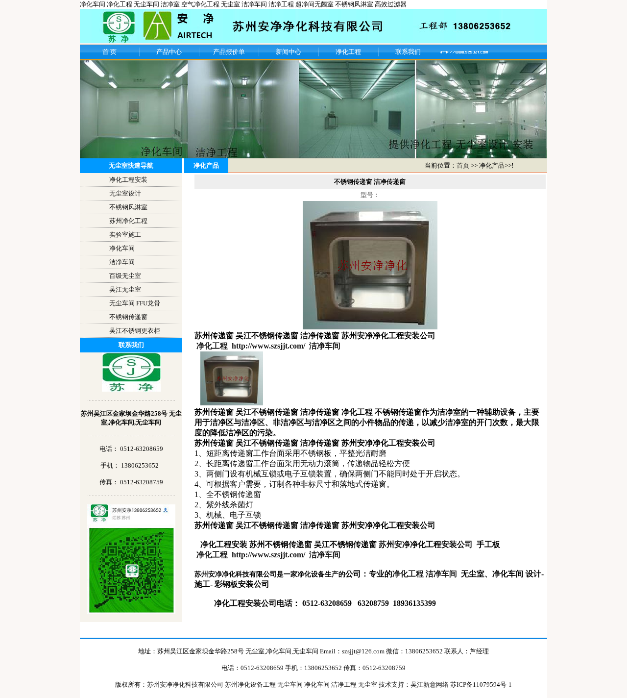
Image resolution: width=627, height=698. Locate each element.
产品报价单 (229, 51)
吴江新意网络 (429, 684)
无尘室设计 (125, 193)
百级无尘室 (125, 275)
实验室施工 (125, 234)
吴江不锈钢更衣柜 (134, 330)
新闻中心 (288, 51)
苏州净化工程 (128, 220)
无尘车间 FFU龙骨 (134, 303)
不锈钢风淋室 (128, 207)
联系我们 (408, 51)
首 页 (109, 51)
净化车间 (122, 248)
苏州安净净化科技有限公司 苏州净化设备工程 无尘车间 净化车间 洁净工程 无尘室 (263, 684)
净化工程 (348, 51)
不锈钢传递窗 (128, 317)
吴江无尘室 (125, 289)
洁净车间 (122, 262)
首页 (463, 165)
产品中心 (169, 51)
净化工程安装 (128, 179)
